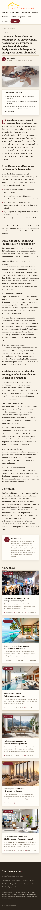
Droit (29, 17)
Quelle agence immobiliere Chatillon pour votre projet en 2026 (18, 837)
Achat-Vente (14, 13)
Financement (25, 13)
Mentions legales (7, 887)
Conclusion (10, 111)
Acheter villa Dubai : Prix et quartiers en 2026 (14, 694)
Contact (15, 21)
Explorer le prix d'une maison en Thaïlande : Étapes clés (16, 647)
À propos (5, 21)
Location (13, 17)
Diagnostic (21, 17)
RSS (16, 887)
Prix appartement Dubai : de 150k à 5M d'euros (14, 789)
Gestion (5, 17)
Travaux (35, 13)
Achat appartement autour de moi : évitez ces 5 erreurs (15, 742)
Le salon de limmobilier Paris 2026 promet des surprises (16, 599)
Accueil (5, 13)
